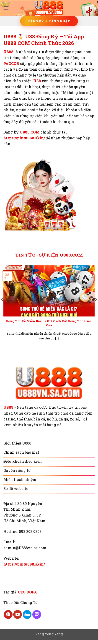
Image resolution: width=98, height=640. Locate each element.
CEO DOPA (27, 592)
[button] (6, 7)
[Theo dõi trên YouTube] (17, 614)
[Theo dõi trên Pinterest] (8, 614)
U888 (8, 51)
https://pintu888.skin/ (24, 138)
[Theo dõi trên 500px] (27, 614)
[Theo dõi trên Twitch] (36, 614)
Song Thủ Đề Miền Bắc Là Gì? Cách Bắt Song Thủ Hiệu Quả (49, 323)
